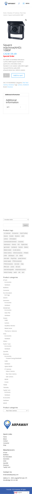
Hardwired (26, 85)
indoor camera (7, 253)
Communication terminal (10, 241)
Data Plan (7, 313)
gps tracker (7, 247)
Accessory (7, 392)
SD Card (18, 266)
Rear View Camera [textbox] (15, 410)
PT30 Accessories (17, 261)
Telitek (5, 385)
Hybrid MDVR (8, 366)
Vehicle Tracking (8, 272)
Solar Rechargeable (9, 269)
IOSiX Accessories (17, 253)
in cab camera (16, 250)
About (5, 439)
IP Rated (26, 253)
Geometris (6, 300)
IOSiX (4, 461)
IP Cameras (16, 13)
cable (22, 236)
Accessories (15, 233)
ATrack (5, 280)
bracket (11, 236)
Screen (6, 382)
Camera (7, 323)
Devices (14, 244)
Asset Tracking (23, 233)
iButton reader (7, 250)
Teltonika (6, 387)
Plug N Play (13, 258)
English (19, 492)
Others (5, 341)
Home (4, 13)
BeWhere (6, 287)
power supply (7, 261)
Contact (5, 441)
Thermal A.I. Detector (11, 331)
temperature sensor (20, 269)
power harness (22, 258)
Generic (5, 298)
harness (21, 247)
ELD (19, 244)
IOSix (4, 334)
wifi (19, 272)
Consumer (20, 241)
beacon (6, 236)
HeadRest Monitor (10, 325)
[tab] (16, 94)
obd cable (6, 258)
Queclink (5, 351)
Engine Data (24, 244)
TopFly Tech (6, 390)
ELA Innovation (7, 293)
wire (23, 272)
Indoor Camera (10, 371)
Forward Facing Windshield (13, 358)
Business (17, 236)
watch (15, 272)
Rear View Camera (11, 374)
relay (22, 264)
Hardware (7, 285)
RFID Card (6, 266)
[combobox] (16, 410)
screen (12, 266)
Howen (5, 318)
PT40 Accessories (8, 264)
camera (20, 85)
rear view (16, 264)
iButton (26, 247)
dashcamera (7, 244)
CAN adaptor (13, 239)
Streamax (9, 13)
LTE (17, 255)
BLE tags (7, 295)
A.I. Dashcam (7, 233)
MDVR (21, 255)
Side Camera (9, 377)
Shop (4, 445)
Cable (6, 320)
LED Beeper (11, 255)
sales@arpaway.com (12, 474)
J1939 (5, 255)
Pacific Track (6, 344)
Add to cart (18, 75)
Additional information (12, 94)
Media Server (8, 328)
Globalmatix (6, 308)
